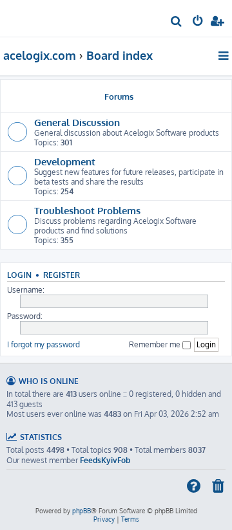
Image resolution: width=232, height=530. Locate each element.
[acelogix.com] (30, 16)
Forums (118, 96)
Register (61, 275)
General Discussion (77, 122)
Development (64, 161)
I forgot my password (43, 344)
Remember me (155, 344)
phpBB (81, 511)
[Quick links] (224, 55)
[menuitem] (176, 23)
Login (19, 275)
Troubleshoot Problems (87, 210)
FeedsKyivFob (105, 460)
